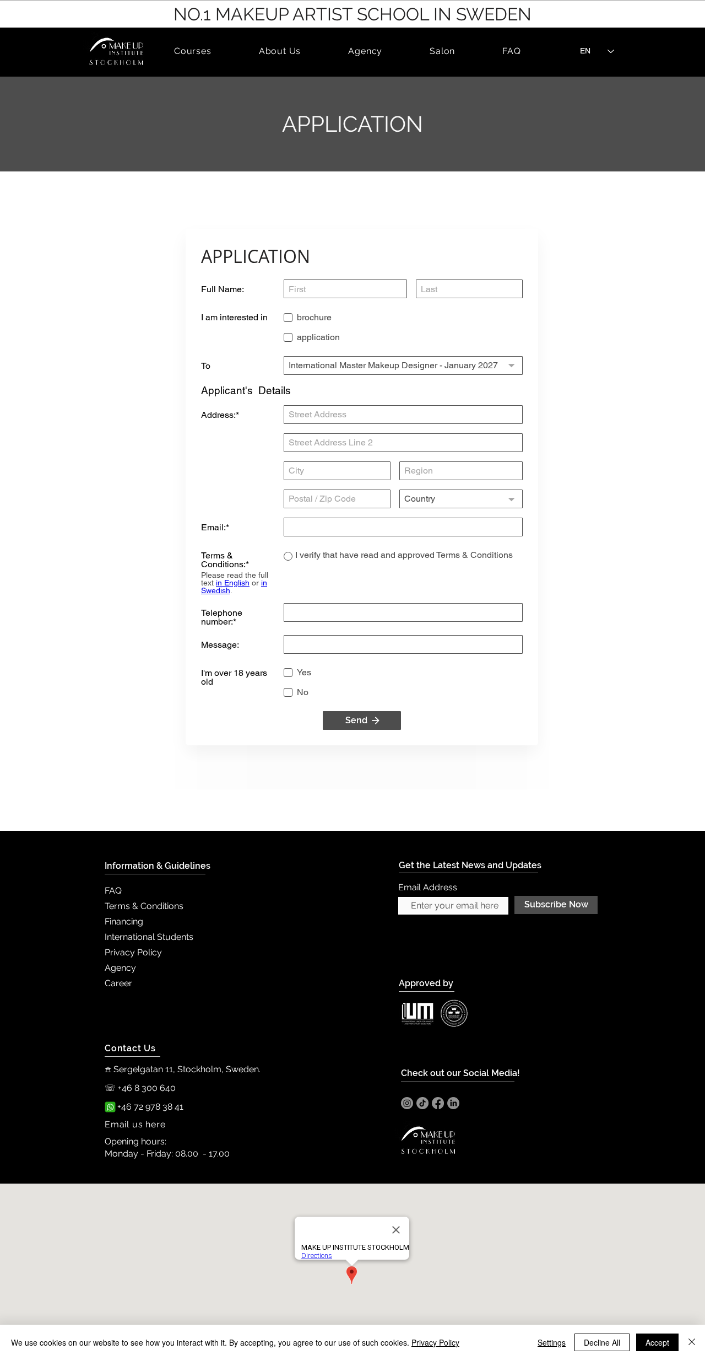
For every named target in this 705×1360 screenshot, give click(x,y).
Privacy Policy (435, 1342)
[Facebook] (438, 1103)
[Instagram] (407, 1103)
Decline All (602, 1342)
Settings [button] (552, 1342)
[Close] (691, 1342)
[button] (167, 1048)
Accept (657, 1342)
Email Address (427, 887)
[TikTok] (422, 1103)
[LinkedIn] (453, 1103)
